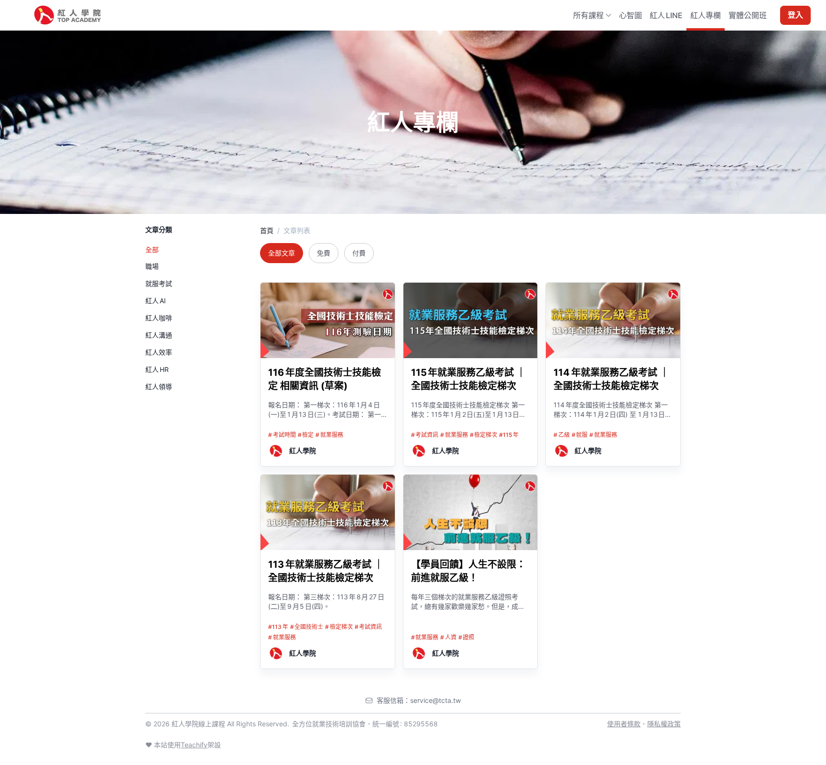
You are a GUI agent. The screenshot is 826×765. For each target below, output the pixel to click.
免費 (323, 253)
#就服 (580, 434)
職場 (152, 266)
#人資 (448, 637)
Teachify (194, 745)
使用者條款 (624, 724)
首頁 (266, 230)
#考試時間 (282, 434)
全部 (152, 249)
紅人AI (155, 301)
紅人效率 (158, 352)
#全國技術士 (307, 626)
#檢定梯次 (484, 434)
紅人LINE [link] (666, 15)
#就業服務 (329, 434)
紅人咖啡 (158, 318)
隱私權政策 (664, 724)
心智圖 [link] (630, 15)
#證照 (466, 637)
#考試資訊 (425, 434)
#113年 (278, 626)
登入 (795, 15)
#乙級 (562, 434)
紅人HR (157, 369)
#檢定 (306, 434)
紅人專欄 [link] (705, 15)
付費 (359, 253)
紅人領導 (158, 386)
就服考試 (158, 283)
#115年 (509, 434)
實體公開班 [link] (747, 15)
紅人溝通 (158, 335)
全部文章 (281, 253)
